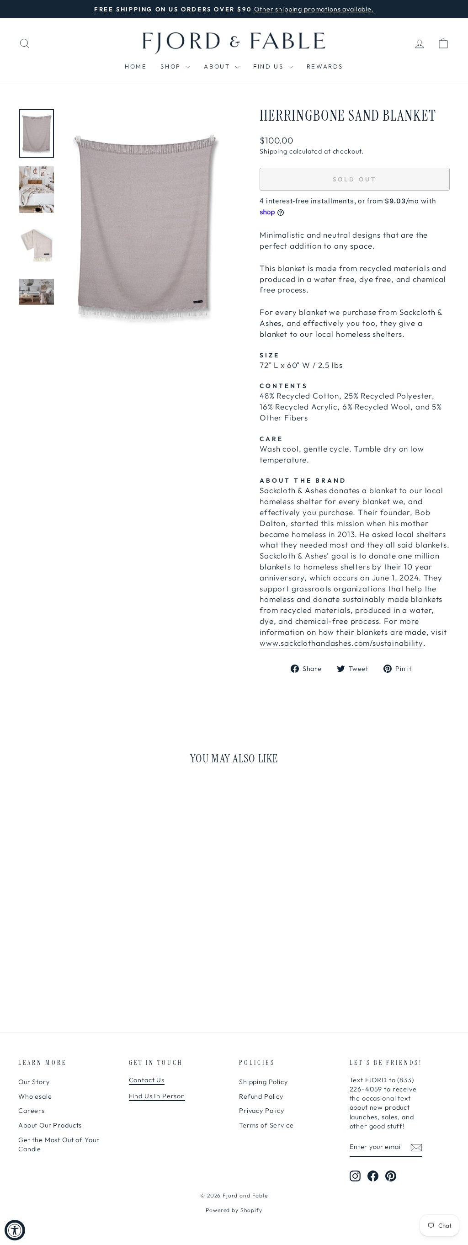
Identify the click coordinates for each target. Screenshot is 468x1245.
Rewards (325, 66)
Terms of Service (266, 1125)
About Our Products (50, 1125)
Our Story (34, 1082)
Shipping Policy (263, 1082)
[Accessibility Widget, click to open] (15, 1230)
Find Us (269, 66)
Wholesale (35, 1096)
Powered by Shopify (234, 1210)
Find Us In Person (157, 1096)
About (218, 66)
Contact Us (147, 1080)
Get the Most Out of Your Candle (58, 1144)
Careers (31, 1111)
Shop (171, 66)
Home (136, 66)
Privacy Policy (261, 1111)
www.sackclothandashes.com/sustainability (341, 643)
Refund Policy (261, 1096)
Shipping (273, 151)
